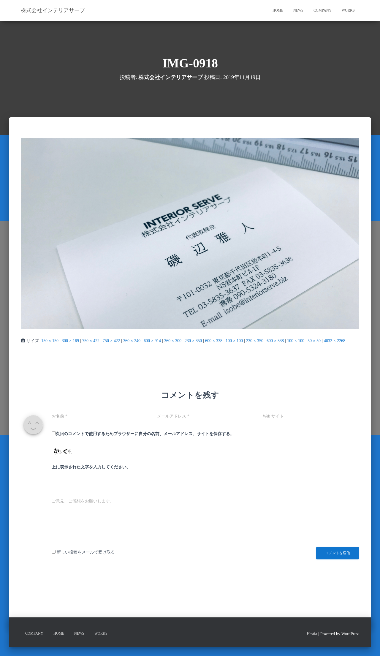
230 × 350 (193, 341)
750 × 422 (90, 341)
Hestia (312, 634)
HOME (278, 10)
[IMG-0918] (190, 233)
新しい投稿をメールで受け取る (86, 552)
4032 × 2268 (334, 341)
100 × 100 (234, 341)
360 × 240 (131, 341)
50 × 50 (314, 341)
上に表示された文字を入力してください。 (91, 467)
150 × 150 (49, 341)
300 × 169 (70, 341)
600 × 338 (213, 341)
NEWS (298, 10)
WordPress (350, 634)
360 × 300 (172, 341)
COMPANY (323, 10)
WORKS (348, 10)
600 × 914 (152, 341)
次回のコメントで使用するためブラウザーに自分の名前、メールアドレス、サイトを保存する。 (145, 433)
